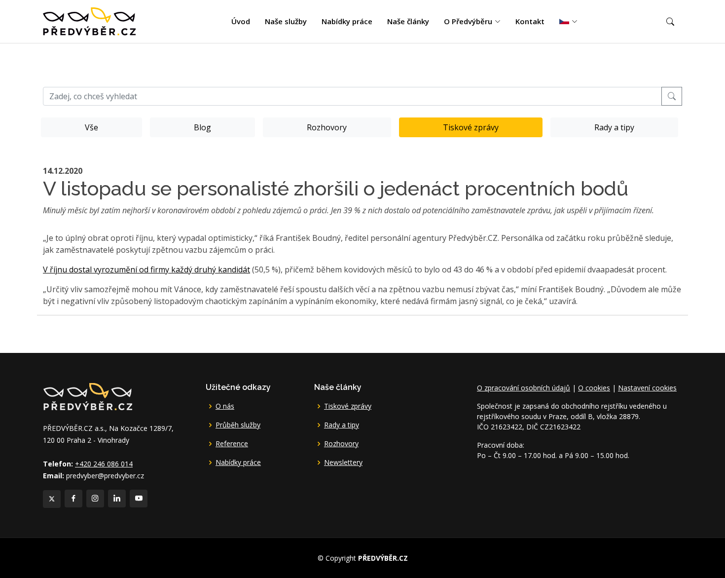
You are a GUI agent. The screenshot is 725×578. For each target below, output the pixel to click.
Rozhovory (327, 127)
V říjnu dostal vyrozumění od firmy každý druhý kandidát (146, 269)
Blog (202, 127)
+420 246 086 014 (104, 463)
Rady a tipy (614, 127)
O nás (225, 406)
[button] (670, 22)
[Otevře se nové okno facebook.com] (73, 498)
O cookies (594, 387)
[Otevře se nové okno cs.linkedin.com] (117, 498)
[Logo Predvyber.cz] (87, 395)
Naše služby (286, 21)
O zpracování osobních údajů (523, 387)
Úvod (240, 21)
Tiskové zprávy (471, 127)
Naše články (408, 21)
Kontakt (529, 21)
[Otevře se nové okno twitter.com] (52, 499)
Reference (232, 443)
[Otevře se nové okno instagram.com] (95, 498)
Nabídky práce (347, 21)
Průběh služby (238, 425)
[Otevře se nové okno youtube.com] (138, 498)
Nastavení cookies (647, 387)
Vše (91, 127)
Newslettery (343, 462)
